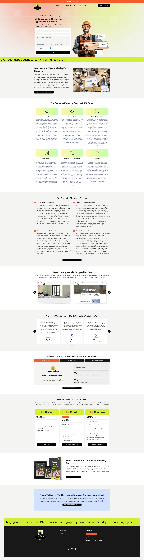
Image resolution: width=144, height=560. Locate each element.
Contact (86, 5)
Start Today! (47, 444)
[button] (34, 292)
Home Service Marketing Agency (94, 500)
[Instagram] (75, 549)
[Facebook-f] (68, 549)
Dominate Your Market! (97, 444)
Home (57, 5)
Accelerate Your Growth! (72, 444)
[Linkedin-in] (72, 549)
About (62, 5)
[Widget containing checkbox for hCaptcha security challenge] (44, 48)
